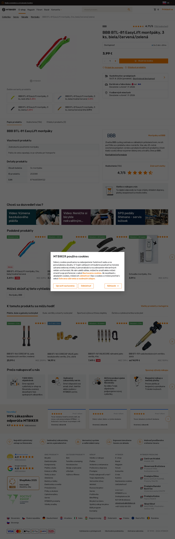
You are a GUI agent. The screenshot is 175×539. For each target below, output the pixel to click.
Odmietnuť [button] (86, 286)
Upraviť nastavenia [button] (65, 286)
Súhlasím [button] (113, 285)
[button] (85, 276)
